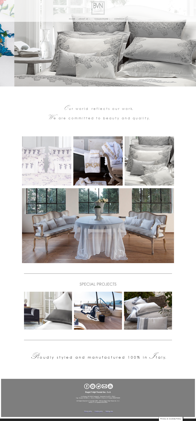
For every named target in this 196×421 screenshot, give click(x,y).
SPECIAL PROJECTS (98, 284)
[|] (98, 7)
